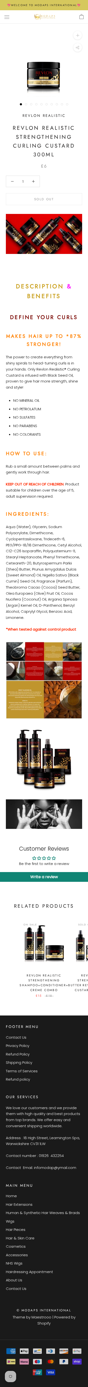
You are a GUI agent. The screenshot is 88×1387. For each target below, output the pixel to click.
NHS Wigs (14, 1263)
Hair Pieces (15, 1229)
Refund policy (18, 1079)
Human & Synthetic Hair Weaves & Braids (43, 1212)
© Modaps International (44, 1310)
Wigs (10, 1221)
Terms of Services (22, 1071)
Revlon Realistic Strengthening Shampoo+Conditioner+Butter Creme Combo (51, 982)
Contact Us (16, 1037)
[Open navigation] (6, 17)
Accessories (17, 1254)
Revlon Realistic (44, 115)
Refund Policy (18, 1054)
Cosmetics (16, 1246)
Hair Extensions (19, 1204)
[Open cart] (81, 16)
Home (11, 1195)
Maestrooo (41, 1317)
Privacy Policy (17, 1045)
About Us (14, 1280)
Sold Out (44, 199)
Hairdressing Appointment (29, 1271)
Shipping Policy (19, 1062)
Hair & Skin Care (20, 1238)
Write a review (44, 877)
